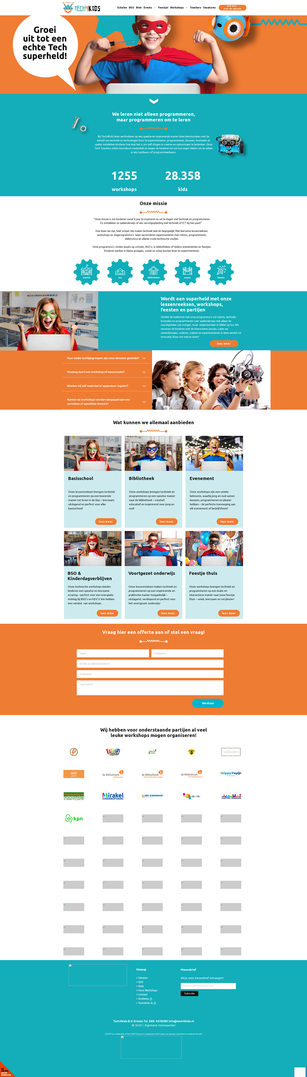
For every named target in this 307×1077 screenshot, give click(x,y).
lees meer (224, 343)
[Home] (81, 7)
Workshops (177, 7)
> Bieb (140, 986)
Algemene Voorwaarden (159, 1025)
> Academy (143, 998)
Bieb (139, 7)
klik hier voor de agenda (232, 7)
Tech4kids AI (146, 1003)
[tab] (106, 358)
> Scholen (142, 978)
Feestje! (163, 7)
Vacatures (209, 7)
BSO (131, 7)
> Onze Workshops (147, 990)
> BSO (139, 982)
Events (148, 7)
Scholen (122, 7)
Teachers (195, 7)
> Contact (141, 994)
